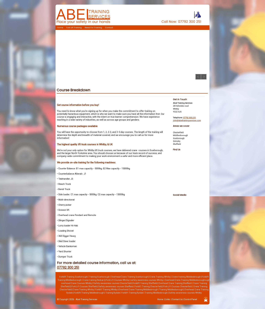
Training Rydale (113, 293)
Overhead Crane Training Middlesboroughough (187, 280)
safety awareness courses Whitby (147, 280)
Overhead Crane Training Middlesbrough (138, 289)
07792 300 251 (68, 267)
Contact (109, 27)
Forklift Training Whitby (106, 289)
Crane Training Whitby (160, 277)
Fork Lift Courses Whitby (118, 280)
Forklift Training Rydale (132, 293)
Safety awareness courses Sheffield (116, 286)
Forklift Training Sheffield (145, 283)
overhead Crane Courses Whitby (76, 283)
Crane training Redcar (93, 280)
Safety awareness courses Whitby (185, 293)
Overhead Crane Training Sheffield (175, 283)
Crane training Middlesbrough (186, 277)
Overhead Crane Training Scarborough (130, 277)
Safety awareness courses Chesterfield (112, 283)
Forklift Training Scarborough (73, 277)
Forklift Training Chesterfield (148, 286)
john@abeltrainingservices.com (187, 120)
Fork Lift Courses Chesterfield (177, 286)
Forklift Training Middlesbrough (89, 293)
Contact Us (177, 299)
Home (60, 27)
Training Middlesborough (171, 289)
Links (167, 299)
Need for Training (93, 27)
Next (203, 76)
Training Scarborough (99, 277)
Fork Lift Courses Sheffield (84, 286)
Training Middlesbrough (156, 293)
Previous (198, 76)
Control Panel (190, 299)
